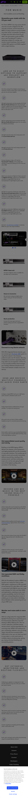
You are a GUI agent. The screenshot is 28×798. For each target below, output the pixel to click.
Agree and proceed (12, 787)
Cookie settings (13, 794)
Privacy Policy (8, 783)
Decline (13, 791)
